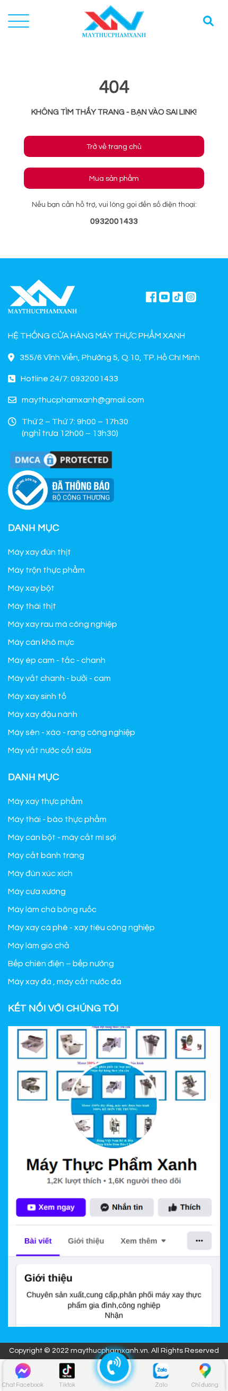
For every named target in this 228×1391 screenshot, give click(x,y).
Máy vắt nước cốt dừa (49, 750)
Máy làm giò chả (38, 945)
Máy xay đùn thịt (39, 552)
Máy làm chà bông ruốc (52, 909)
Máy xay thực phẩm (45, 801)
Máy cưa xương (37, 891)
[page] (151, 296)
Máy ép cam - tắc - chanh (57, 660)
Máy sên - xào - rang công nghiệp (71, 732)
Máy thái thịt (32, 606)
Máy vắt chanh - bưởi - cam (59, 678)
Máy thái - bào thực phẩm (57, 819)
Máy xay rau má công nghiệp (62, 624)
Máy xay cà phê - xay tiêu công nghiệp (81, 927)
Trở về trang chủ (114, 147)
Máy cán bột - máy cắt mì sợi (62, 837)
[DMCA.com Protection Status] (61, 459)
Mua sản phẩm (114, 178)
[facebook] (114, 1175)
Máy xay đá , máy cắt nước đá (64, 981)
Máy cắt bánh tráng (46, 855)
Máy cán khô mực (41, 642)
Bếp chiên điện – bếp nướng (61, 963)
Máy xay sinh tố (37, 696)
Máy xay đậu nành (42, 714)
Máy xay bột (31, 588)
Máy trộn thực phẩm (46, 570)
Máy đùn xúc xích (40, 873)
